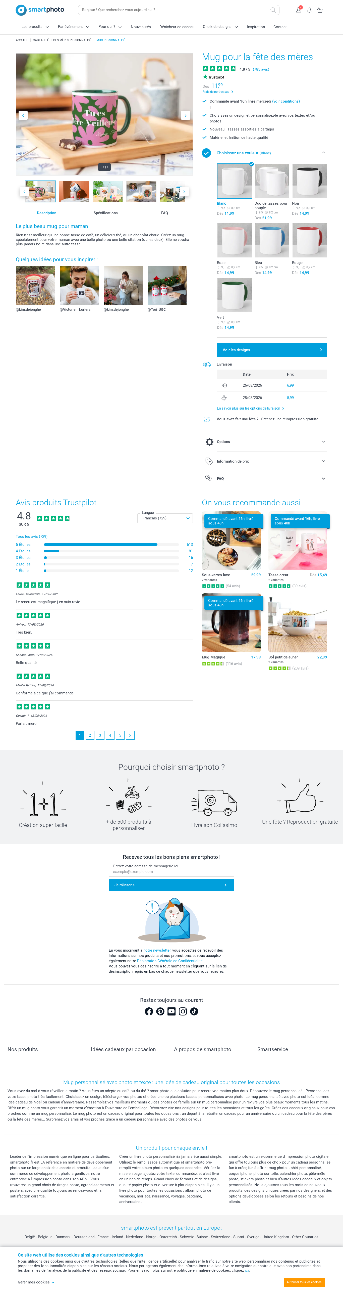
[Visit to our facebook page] (149, 1011)
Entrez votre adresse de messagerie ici (145, 866)
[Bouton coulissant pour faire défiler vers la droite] (185, 115)
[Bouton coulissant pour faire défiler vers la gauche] (23, 115)
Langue (148, 512)
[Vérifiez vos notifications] (309, 9)
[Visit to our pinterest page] (160, 1011)
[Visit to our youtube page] (171, 1011)
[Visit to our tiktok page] (194, 1011)
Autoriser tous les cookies (304, 1282)
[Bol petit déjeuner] (297, 622)
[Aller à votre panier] (320, 9)
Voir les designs (236, 350)
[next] (130, 735)
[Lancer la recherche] (273, 10)
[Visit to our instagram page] (183, 1011)
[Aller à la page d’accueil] (40, 10)
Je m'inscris (125, 885)
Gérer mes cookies (34, 1282)
